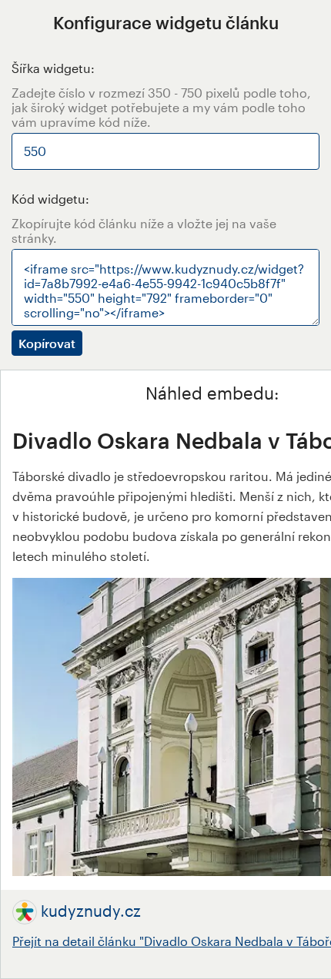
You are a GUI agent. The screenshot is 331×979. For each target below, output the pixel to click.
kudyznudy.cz (91, 910)
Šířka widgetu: (53, 68)
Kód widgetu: (50, 198)
